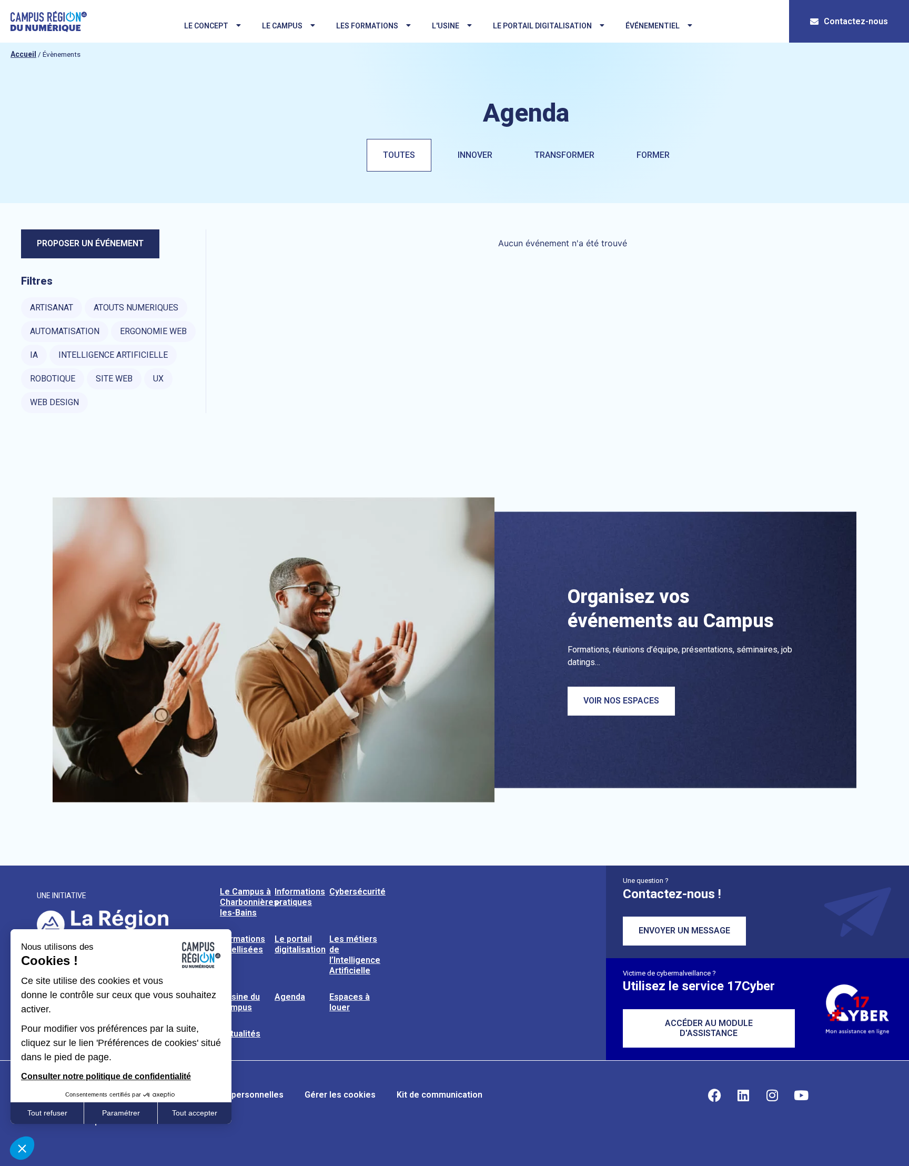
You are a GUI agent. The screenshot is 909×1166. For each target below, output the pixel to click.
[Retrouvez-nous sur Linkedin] (743, 1095)
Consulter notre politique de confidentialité (106, 1076)
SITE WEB (114, 379)
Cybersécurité (357, 892)
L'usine (445, 26)
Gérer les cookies (340, 1095)
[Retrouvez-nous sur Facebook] (714, 1095)
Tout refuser (47, 1113)
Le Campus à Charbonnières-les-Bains (250, 902)
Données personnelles (239, 1095)
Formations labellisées (242, 944)
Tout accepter (194, 1113)
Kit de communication (439, 1095)
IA (34, 355)
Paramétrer (121, 1113)
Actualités (240, 1034)
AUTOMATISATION (64, 331)
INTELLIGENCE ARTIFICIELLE (113, 355)
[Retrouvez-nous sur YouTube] (801, 1095)
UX (158, 379)
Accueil (23, 54)
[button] (22, 1148)
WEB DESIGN (54, 402)
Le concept (206, 26)
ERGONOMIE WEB (153, 331)
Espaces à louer (349, 1002)
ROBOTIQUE (52, 379)
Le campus (282, 26)
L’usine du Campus (240, 1002)
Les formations (367, 26)
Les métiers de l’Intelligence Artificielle (354, 955)
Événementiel (652, 26)
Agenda (290, 997)
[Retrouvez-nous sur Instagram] (772, 1095)
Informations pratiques (300, 897)
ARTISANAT (51, 308)
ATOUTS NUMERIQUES (136, 308)
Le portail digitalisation (542, 26)
